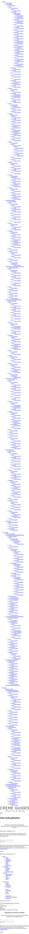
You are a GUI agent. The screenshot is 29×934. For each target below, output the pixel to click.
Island (15, 555)
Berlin (10, 4)
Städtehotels (11, 682)
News (7, 879)
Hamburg (13, 200)
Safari (9, 639)
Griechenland (17, 578)
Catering (13, 180)
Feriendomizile (11, 675)
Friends (7, 893)
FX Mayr (13, 654)
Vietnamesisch (17, 60)
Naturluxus (10, 662)
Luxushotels (11, 664)
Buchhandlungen (15, 131)
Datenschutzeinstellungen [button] (11, 897)
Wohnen (10, 695)
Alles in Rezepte (12, 727)
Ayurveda (13, 657)
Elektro (12, 708)
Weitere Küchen (17, 65)
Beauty (12, 124)
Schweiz (16, 570)
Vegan (15, 57)
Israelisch (16, 32)
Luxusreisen (5, 532)
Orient (9, 614)
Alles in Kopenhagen (13, 267)
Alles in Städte (9, 3)
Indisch (15, 29)
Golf (7, 876)
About (7, 883)
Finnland (16, 552)
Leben (12, 791)
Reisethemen (20, 616)
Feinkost (13, 121)
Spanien (16, 591)
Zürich (11, 449)
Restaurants (13, 12)
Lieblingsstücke (14, 690)
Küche (12, 705)
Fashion (13, 139)
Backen (10, 756)
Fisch (15, 24)
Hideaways (10, 670)
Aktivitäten (13, 101)
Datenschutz (8, 895)
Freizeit (10, 88)
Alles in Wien (11, 379)
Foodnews (13, 85)
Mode (9, 141)
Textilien (13, 703)
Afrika (9, 537)
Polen (9, 523)
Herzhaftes (13, 764)
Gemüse (13, 731)
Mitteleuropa (14, 563)
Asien (9, 545)
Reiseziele (22, 535)
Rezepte (12, 726)
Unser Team (8, 885)
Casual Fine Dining (18, 17)
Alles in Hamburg (12, 201)
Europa (10, 547)
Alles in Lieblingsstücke (13, 691)
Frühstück (13, 68)
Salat (12, 746)
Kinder (12, 136)
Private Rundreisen (12, 621)
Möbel (12, 698)
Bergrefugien (11, 667)
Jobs (7, 892)
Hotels (12, 90)
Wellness (10, 162)
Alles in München (12, 300)
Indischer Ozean (12, 596)
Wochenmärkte (14, 83)
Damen (15, 146)
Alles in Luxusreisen (10, 533)
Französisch (16, 27)
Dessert (13, 774)
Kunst (9, 103)
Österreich (16, 568)
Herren (15, 149)
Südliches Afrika (15, 540)
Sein (12, 172)
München (19, 299)
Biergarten (13, 80)
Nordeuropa (14, 550)
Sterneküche (17, 50)
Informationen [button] (6, 881)
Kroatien (16, 583)
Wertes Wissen (11, 801)
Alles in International (13, 522)
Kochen (10, 728)
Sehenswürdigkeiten (15, 96)
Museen (13, 108)
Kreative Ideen (14, 185)
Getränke (10, 782)
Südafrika (16, 542)
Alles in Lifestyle (9, 689)
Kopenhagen (21, 266)
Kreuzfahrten (11, 644)
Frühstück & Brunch (15, 749)
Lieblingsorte (14, 197)
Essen (9, 6)
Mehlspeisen (14, 771)
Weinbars (16, 62)
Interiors (13, 116)
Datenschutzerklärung (5, 847)
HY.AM (17, 903)
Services (10, 174)
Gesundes (13, 777)
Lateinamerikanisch (18, 42)
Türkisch (16, 55)
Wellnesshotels (11, 680)
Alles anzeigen (14, 8)
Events (7, 889)
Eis (12, 78)
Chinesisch (16, 19)
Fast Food (13, 70)
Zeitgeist (18, 785)
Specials (13, 159)
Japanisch (16, 37)
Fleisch (12, 733)
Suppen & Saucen (15, 743)
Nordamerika (11, 608)
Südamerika (11, 606)
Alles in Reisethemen (13, 617)
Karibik (10, 601)
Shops (12, 144)
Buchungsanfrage (9, 871)
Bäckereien (13, 118)
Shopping (10, 113)
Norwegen (16, 558)
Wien (16, 378)
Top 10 (10, 187)
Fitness (12, 167)
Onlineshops (14, 784)
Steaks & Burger (17, 47)
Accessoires (16, 154)
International (8, 521)
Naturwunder (11, 528)
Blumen (13, 129)
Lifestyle (5, 687)
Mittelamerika (11, 603)
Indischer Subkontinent (13, 598)
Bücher (10, 710)
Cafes (12, 9)
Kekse (12, 761)
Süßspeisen (10, 769)
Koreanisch (16, 40)
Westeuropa (13, 573)
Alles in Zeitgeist (12, 787)
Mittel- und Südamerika (16, 631)
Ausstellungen (14, 106)
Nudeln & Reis (14, 738)
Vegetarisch (13, 751)
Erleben (18, 685)
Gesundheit (13, 169)
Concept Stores (14, 126)
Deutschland (17, 565)
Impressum (8, 898)
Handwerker (14, 177)
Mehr (9, 723)
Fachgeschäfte (14, 134)
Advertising (8, 890)
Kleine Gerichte (14, 741)
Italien (15, 580)
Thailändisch (17, 52)
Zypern (15, 593)
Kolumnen (10, 788)
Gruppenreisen (11, 647)
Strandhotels (11, 672)
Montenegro (16, 586)
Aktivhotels (11, 677)
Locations (13, 182)
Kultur (12, 98)
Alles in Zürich (11, 451)
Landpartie (13, 93)
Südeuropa (13, 575)
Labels (12, 157)
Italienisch (16, 34)
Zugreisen (10, 642)
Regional (16, 45)
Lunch (12, 75)
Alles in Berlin (11, 5)
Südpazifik (10, 611)
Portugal (16, 588)
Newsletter (8, 886)
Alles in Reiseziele (12, 536)
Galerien (13, 111)
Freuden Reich (11, 803)
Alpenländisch (17, 14)
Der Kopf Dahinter (12, 798)
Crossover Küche (18, 22)
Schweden (16, 560)
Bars (12, 73)
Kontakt (7, 884)
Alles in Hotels (11, 661)
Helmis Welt (14, 477)
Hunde (9, 721)
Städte (4, 1)
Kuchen (13, 759)
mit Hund (13, 796)
